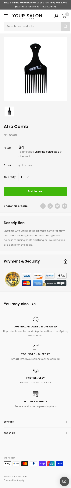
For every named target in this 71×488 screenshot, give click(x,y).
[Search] (65, 26)
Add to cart (35, 191)
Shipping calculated (47, 152)
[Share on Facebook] (43, 206)
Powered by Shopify (14, 480)
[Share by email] (64, 206)
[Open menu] (6, 15)
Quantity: (10, 177)
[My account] (56, 16)
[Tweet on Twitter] (57, 206)
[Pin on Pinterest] (50, 206)
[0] (64, 16)
